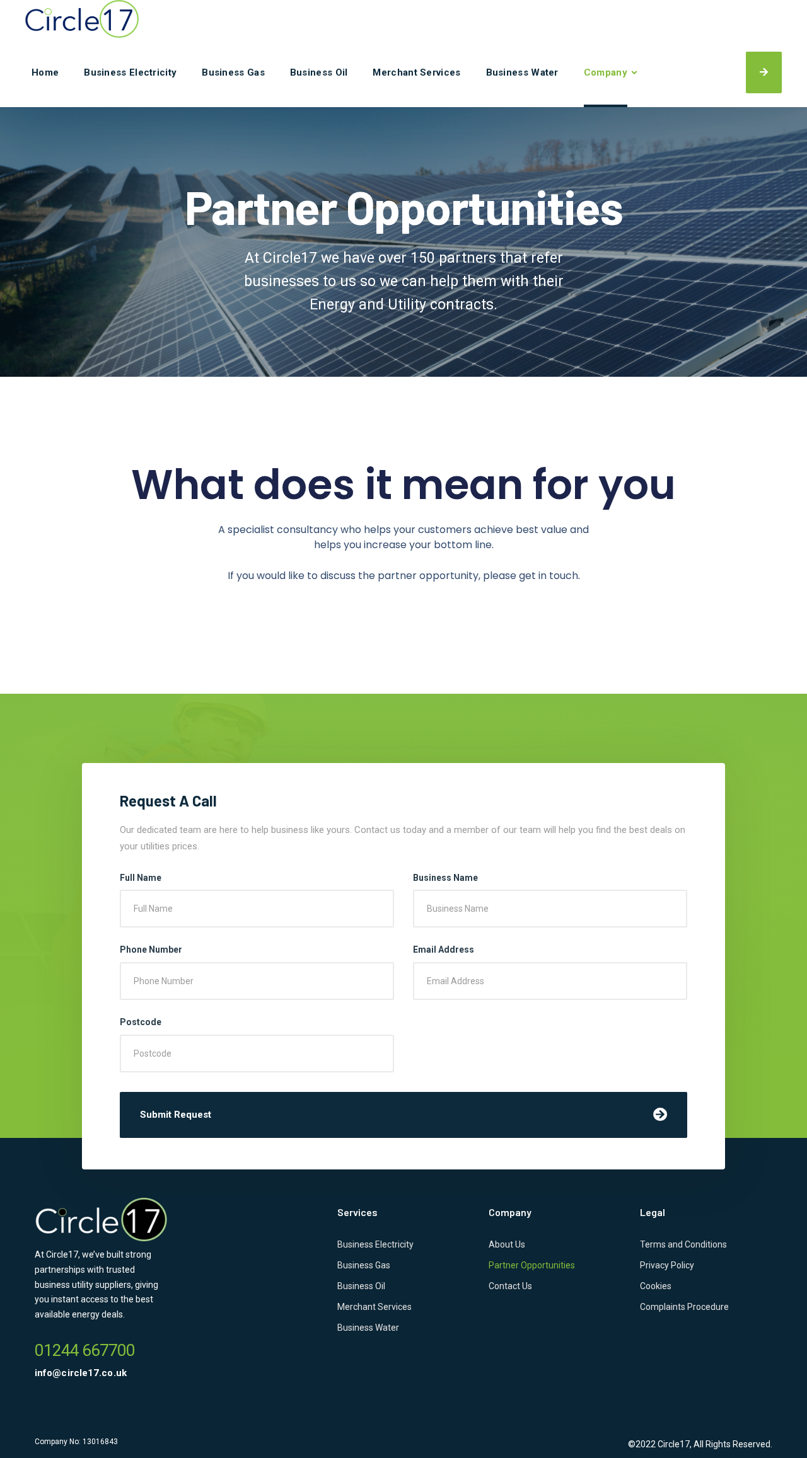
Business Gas (233, 72)
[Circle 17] (82, 19)
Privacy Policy (667, 1265)
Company (605, 72)
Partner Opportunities (532, 1265)
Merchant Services (416, 72)
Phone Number (151, 949)
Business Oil (319, 72)
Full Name (140, 878)
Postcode (140, 1022)
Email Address (443, 949)
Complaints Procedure (684, 1307)
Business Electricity (130, 72)
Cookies (655, 1286)
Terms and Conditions (683, 1244)
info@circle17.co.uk (81, 1373)
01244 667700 (85, 1350)
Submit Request (175, 1114)
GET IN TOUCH (764, 72)
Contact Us (510, 1286)
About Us (507, 1244)
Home (45, 72)
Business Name (445, 878)
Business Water (522, 72)
